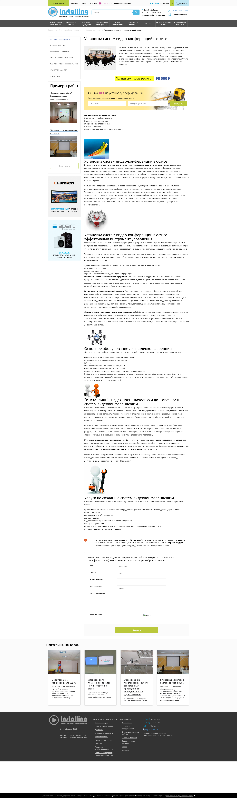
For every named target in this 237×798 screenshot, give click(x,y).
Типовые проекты (57, 46)
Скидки (104, 3)
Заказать (137, 630)
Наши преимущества (58, 70)
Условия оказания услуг (104, 733)
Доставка (99, 729)
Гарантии (98, 743)
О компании (127, 723)
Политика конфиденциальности (104, 748)
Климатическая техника (132, 23)
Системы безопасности (117, 23)
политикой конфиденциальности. (179, 796)
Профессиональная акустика (163, 23)
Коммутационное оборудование (102, 23)
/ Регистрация (183, 10)
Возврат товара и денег (104, 726)
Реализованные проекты (60, 52)
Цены (84, 3)
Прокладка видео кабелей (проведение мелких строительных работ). (61, 96)
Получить (178, 103)
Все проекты (64, 165)
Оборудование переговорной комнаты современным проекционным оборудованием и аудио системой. (136, 687)
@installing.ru (153, 726)
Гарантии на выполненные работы (64, 64)
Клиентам (74, 3)
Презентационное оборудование (55, 23)
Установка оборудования (121, 3)
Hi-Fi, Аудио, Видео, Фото (86, 23)
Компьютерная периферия (180, 23)
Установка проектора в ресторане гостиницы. (172, 681)
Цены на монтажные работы (61, 58)
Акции (124, 747)
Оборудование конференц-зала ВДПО (64, 681)
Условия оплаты (101, 736)
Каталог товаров (101, 723)
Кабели (147, 24)
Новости (125, 750)
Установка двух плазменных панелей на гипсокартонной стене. (99, 684)
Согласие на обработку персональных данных (104, 753)
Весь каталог (59, 3)
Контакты (93, 3)
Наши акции (55, 76)
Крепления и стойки (71, 23)
